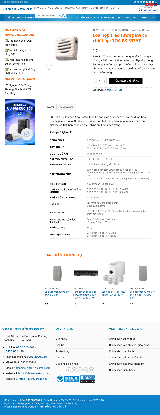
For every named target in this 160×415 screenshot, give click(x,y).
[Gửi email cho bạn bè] (80, 369)
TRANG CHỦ (40, 8)
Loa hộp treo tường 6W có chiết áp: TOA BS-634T (142, 294)
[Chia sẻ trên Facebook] (68, 369)
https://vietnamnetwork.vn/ (34, 373)
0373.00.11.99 (15, 351)
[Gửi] (63, 15)
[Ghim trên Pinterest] (85, 369)
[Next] (155, 286)
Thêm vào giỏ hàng (126, 80)
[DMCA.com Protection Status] (88, 379)
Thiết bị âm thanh (118, 30)
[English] (156, 4)
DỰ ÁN (94, 8)
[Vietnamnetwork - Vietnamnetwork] (17, 9)
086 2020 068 (150, 10)
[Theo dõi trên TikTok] (135, 2)
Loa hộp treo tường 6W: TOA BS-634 (57, 293)
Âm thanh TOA (140, 30)
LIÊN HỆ (115, 8)
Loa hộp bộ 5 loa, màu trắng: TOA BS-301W (113, 293)
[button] (49, 67)
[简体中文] (152, 4)
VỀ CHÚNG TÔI (55, 8)
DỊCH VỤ (69, 8)
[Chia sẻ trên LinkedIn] (91, 369)
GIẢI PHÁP (81, 8)
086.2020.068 (25, 347)
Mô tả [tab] (50, 107)
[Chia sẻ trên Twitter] (74, 369)
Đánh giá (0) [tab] (66, 107)
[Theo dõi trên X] (138, 2)
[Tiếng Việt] (147, 4)
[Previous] (45, 286)
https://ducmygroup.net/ (33, 378)
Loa (120, 90)
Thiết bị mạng (13, 17)
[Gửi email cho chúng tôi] (144, 2)
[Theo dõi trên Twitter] (141, 2)
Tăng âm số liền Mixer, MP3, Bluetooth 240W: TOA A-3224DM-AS (85, 294)
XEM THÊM (147, 17)
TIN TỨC (104, 8)
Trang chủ (99, 30)
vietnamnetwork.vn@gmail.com (31, 367)
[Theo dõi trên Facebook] (132, 2)
